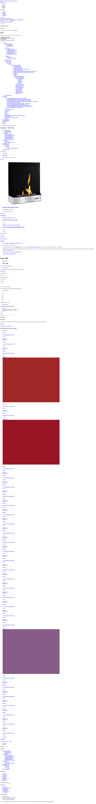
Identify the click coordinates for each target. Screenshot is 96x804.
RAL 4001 (4, 675)
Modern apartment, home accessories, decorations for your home (25, 71)
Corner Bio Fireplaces (11, 51)
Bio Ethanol (20, 81)
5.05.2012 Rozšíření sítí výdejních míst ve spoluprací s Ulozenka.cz (19, 100)
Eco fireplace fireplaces (18, 67)
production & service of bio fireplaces (16, 19)
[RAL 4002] (5, 682)
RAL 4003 (4, 694)
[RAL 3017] (5, 574)
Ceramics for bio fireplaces (11, 58)
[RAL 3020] (5, 592)
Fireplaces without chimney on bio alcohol (21, 69)
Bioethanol (20, 82)
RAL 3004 (4, 484)
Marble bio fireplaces (10, 53)
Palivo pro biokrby (19, 88)
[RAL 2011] (5, 339)
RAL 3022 (4, 604)
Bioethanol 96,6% (10, 45)
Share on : (4, 308)
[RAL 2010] (5, 330)
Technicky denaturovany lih (19, 76)
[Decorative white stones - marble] (9, 217)
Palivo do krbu (18, 93)
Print (3, 311)
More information (49, 801)
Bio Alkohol (20, 79)
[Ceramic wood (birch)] (12, 224)
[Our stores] (2, 236)
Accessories (7, 56)
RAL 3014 (4, 549)
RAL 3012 (4, 530)
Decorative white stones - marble (10, 219)
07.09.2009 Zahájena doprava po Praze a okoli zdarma (16, 98)
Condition (2, 279)
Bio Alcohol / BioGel (8, 44)
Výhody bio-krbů (10, 109)
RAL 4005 (4, 712)
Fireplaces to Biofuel (17, 66)
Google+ (8, 306)
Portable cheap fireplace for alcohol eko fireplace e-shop (23, 72)
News (6, 97)
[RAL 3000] (31, 401)
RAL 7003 (5, 155)
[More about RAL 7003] (5, 153)
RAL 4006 (4, 721)
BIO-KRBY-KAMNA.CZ (5, 19)
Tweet (2, 306)
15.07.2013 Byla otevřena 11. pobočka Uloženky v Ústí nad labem (19, 103)
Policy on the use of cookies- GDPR (11, 117)
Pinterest (12, 306)
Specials (1, 159)
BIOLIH (19, 80)
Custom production (8, 95)
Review (6, 112)
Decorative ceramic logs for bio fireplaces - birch (13, 227)
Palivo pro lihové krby (20, 84)
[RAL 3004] (5, 482)
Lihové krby (16, 74)
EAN (1, 277)
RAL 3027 (4, 613)
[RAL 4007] (5, 728)
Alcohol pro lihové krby (20, 85)
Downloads (7, 114)
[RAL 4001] (31, 673)
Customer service (8, 61)
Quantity (2, 315)
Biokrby (15, 73)
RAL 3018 (4, 585)
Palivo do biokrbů (19, 86)
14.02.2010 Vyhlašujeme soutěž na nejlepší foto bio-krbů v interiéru (19, 99)
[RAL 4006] (5, 719)
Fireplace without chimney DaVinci (11, 207)
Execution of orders (8, 60)
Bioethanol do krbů (19, 91)
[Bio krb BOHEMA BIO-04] (12, 251)
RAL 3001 (4, 413)
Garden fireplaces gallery (16, 65)
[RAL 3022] (5, 602)
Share (5, 306)
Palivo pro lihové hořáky (20, 78)
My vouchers (5, 792)
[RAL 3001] (5, 411)
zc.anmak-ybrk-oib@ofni (9, 799)
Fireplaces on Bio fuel (18, 68)
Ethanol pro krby (19, 89)
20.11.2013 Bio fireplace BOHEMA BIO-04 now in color (17, 104)
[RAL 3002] (31, 464)
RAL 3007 (4, 503)
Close (53, 801)
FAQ (6, 113)
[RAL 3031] (5, 620)
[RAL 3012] (5, 528)
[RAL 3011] (5, 519)
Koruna (4, 6)
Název (1, 273)
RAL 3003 (4, 475)
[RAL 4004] (5, 701)
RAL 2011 (4, 341)
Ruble (4, 7)
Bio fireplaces (7, 48)
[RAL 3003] (5, 473)
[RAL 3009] (5, 510)
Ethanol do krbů (19, 90)
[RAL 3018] (5, 583)
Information (5, 96)
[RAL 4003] (5, 691)
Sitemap (4, 780)
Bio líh (19, 83)
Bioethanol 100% (10, 46)
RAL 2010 (4, 332)
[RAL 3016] (5, 565)
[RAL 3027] (5, 611)
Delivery (6, 111)
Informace (2, 240)
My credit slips (5, 789)
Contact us (2, 17)
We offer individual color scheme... (9, 334)
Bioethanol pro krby (19, 92)
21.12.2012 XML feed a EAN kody (13, 102)
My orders (4, 787)
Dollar (4, 4)
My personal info (6, 791)
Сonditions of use (8, 116)
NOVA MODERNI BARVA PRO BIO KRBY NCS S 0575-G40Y (19, 105)
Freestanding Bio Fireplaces (12, 52)
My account (2, 784)
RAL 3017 (4, 576)
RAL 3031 (4, 622)
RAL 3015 (4, 558)
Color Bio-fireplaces (10, 49)
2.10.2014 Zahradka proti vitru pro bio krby (14, 107)
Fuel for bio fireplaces (20, 77)
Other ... (10, 64)
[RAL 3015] (5, 556)
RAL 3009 (4, 512)
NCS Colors (9, 62)
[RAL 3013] (5, 537)
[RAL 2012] (5, 348)
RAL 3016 (4, 567)
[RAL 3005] (5, 491)
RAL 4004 (4, 703)
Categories (4, 43)
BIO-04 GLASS (10, 249)
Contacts (6, 118)
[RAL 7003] (5, 261)
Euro (3, 5)
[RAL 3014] (5, 546)
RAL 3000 (4, 404)
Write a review (5, 304)
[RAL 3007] (5, 501)
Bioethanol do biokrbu (20, 87)
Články (6, 108)
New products (3, 215)
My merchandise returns (7, 788)
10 (3, 300)
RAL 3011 (4, 521)
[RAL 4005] (5, 710)
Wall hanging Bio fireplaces (12, 50)
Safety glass (9, 57)
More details (2, 271)
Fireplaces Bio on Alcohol (18, 70)
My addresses (5, 790)
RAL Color (9, 63)
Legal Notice (7, 110)
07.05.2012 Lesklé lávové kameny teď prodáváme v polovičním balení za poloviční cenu (22, 101)
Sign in (1, 1)
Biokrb (15, 75)
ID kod (1, 275)
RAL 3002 (4, 466)
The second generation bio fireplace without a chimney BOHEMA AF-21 (20, 106)
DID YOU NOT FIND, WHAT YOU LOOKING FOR (15, 115)
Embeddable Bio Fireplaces (12, 54)
